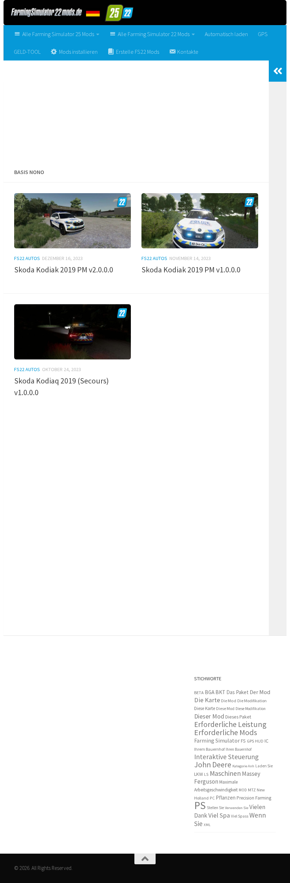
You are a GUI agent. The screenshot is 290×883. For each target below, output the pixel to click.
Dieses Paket (238, 717)
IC (266, 741)
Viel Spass (239, 816)
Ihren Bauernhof (238, 749)
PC (212, 798)
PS (200, 805)
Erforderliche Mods (225, 732)
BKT (220, 692)
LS (206, 774)
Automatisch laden (226, 33)
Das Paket (237, 692)
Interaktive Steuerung (226, 756)
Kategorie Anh (243, 766)
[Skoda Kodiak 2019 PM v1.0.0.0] (199, 220)
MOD (243, 789)
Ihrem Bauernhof (209, 749)
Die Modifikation (252, 700)
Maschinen (225, 773)
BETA (199, 692)
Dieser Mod (209, 716)
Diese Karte (204, 708)
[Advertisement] (136, 111)
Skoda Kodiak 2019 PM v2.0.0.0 (63, 270)
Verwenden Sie (236, 808)
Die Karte (207, 700)
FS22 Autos (27, 258)
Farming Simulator (217, 740)
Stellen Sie (215, 807)
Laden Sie (264, 765)
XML (207, 824)
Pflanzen (226, 797)
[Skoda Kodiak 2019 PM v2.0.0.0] (72, 220)
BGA (209, 692)
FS (243, 741)
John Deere (212, 764)
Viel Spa (219, 815)
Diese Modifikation (251, 708)
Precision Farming (254, 798)
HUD (259, 741)
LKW (198, 774)
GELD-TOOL (27, 51)
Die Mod (228, 700)
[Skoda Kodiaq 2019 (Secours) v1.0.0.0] (72, 331)
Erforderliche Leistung (230, 724)
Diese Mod (225, 708)
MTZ (252, 789)
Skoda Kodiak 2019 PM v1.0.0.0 (190, 270)
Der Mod (260, 692)
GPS (263, 33)
